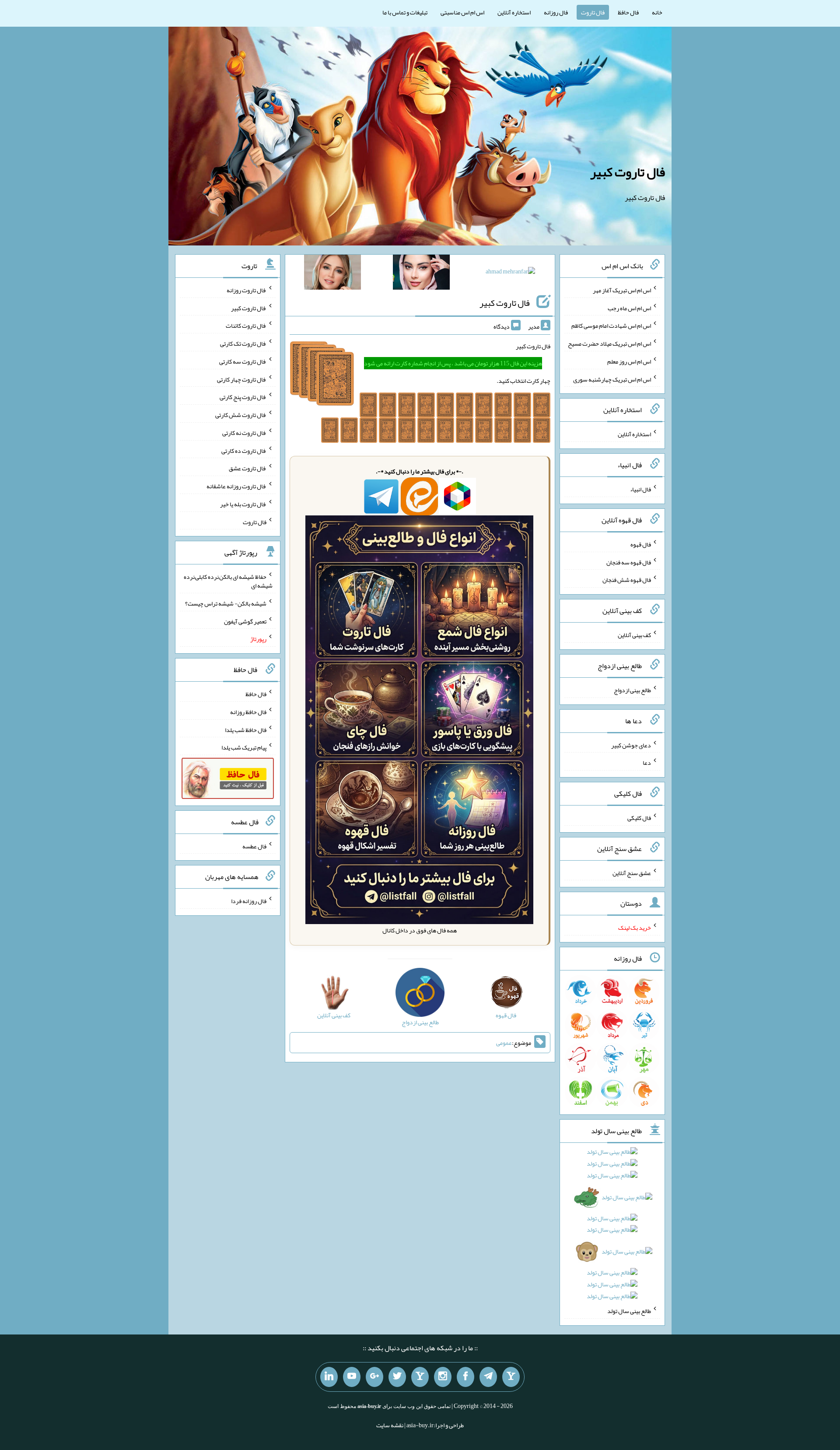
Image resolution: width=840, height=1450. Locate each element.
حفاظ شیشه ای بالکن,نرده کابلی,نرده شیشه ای (228, 581)
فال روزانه (556, 12)
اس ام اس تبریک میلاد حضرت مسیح (609, 343)
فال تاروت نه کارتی (244, 433)
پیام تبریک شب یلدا (243, 747)
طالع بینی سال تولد (629, 1311)
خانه (657, 12)
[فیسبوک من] (465, 1377)
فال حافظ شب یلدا (245, 729)
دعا (647, 763)
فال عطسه (254, 846)
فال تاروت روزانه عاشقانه (236, 486)
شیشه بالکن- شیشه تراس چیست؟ (225, 603)
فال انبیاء (640, 489)
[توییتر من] (397, 1377)
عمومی (504, 1043)
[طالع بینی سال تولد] (612, 1227)
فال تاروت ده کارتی (243, 450)
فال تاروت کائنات (246, 325)
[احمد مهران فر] (510, 273)
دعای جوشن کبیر (631, 745)
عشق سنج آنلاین (631, 872)
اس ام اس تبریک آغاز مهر (622, 290)
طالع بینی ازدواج (632, 690)
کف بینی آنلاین (634, 635)
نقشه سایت (389, 1425)
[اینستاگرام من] (443, 1377)
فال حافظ (628, 12)
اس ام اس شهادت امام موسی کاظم (611, 325)
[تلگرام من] (488, 1377)
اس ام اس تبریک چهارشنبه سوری (612, 379)
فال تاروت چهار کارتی (241, 379)
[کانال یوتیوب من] (351, 1377)
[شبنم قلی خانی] (332, 274)
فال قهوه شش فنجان (626, 580)
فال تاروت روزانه (246, 290)
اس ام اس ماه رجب (629, 307)
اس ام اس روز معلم (629, 361)
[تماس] (420, 1377)
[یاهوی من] (511, 1377)
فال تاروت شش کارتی (240, 415)
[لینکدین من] (329, 1377)
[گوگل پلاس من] (374, 1377)
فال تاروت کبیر (627, 172)
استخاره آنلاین (514, 12)
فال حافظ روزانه (248, 712)
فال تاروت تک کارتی (243, 343)
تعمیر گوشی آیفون (245, 621)
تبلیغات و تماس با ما (404, 12)
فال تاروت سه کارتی (242, 361)
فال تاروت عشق (247, 468)
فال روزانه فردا (248, 901)
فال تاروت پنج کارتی (243, 397)
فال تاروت (593, 12)
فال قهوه (640, 544)
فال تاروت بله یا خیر (243, 504)
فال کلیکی (639, 818)
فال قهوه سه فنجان (628, 562)
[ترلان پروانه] (421, 274)
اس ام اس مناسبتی (462, 12)
